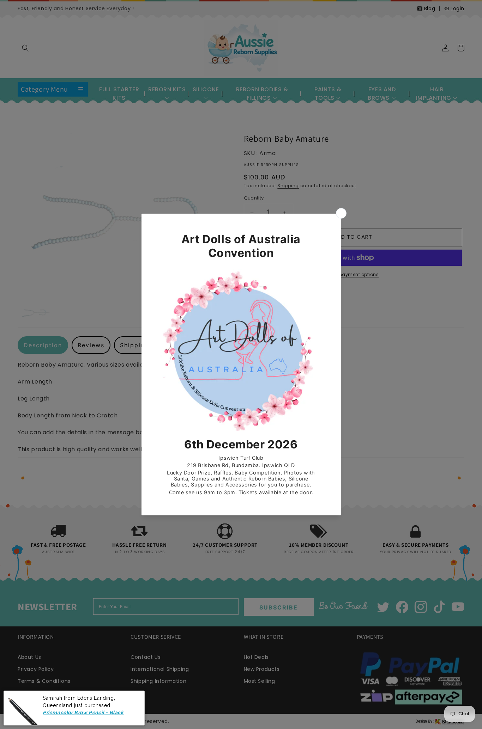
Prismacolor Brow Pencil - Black (83, 712)
